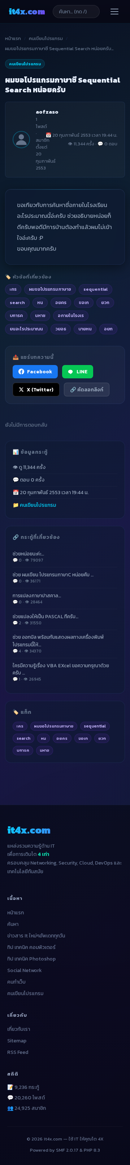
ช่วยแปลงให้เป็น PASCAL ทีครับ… (45, 619)
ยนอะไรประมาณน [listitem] (26, 328)
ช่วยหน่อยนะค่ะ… (28, 556)
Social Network (24, 970)
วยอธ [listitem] (60, 328)
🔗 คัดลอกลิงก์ (86, 389)
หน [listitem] (40, 302)
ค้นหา (12, 924)
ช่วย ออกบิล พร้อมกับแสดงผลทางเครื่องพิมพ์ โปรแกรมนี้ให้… (58, 643)
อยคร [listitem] (60, 302)
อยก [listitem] (108, 328)
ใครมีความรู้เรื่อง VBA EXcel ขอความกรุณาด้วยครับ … (61, 672)
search (23, 738)
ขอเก (83, 738)
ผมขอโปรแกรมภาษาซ (53, 726)
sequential (95, 726)
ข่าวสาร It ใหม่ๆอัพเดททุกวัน (36, 936)
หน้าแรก (13, 38)
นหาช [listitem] (40, 315)
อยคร (62, 738)
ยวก (102, 738)
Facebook (39, 371)
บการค (23, 750)
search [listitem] (17, 302)
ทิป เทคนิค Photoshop (31, 959)
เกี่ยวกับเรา (18, 1029)
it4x (27, 11)
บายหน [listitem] (85, 328)
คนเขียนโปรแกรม (46, 38)
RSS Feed (17, 1052)
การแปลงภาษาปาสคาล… (37, 598)
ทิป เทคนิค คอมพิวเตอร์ (31, 947)
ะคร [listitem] (13, 289)
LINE (82, 371)
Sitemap (16, 1041)
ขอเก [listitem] (84, 302)
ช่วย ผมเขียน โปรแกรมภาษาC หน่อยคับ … (53, 577)
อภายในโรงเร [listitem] (71, 315)
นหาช (44, 750)
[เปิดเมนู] (114, 11)
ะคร (20, 726)
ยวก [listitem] (105, 302)
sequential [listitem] (95, 289)
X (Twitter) (40, 389)
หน (43, 738)
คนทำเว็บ (16, 982)
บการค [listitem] (16, 315)
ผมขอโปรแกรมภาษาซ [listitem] (50, 289)
